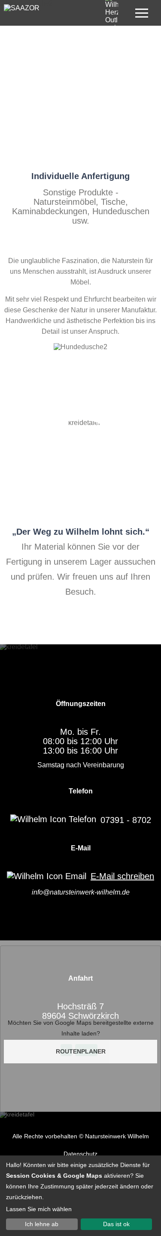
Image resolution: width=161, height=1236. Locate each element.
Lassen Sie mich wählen (39, 1209)
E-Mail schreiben (122, 876)
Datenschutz (80, 1153)
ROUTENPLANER (81, 1051)
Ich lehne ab (41, 1224)
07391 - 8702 (125, 820)
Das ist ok (116, 1224)
